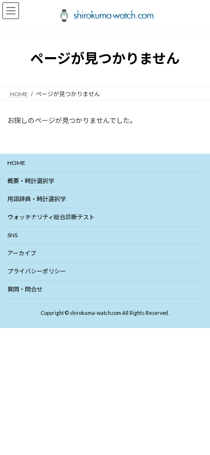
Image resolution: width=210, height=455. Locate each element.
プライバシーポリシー (36, 271)
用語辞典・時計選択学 (36, 199)
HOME (16, 162)
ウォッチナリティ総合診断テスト (51, 217)
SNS (12, 235)
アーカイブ (21, 253)
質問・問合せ (24, 289)
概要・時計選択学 (30, 181)
